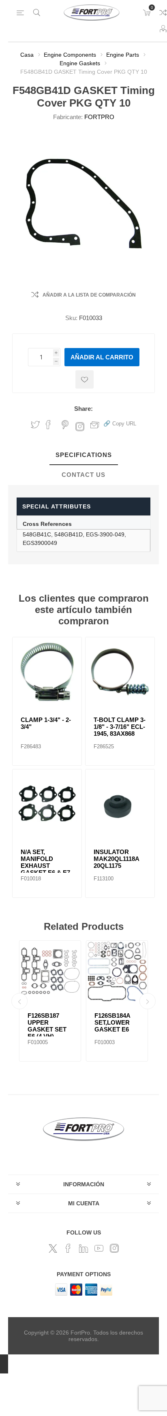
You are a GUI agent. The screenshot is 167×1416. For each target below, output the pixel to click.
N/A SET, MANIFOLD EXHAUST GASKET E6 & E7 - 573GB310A (45, 865)
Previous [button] (19, 1001)
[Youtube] (98, 1248)
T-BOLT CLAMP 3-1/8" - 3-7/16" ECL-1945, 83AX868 (120, 726)
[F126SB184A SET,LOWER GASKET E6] (117, 971)
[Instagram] (114, 1248)
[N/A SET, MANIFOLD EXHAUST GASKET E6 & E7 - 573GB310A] (47, 803)
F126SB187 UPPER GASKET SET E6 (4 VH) (47, 1026)
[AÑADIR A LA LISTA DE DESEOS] (84, 379)
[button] (119, 423)
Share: (83, 408)
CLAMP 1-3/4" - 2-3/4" (46, 723)
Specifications (84, 454)
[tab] (83, 455)
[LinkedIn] (83, 1248)
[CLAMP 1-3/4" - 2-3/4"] (47, 671)
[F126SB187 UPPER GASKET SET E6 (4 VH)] (50, 971)
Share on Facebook (48, 424)
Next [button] (147, 1001)
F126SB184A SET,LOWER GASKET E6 (112, 1022)
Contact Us (83, 474)
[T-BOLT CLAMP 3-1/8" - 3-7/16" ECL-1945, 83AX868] (120, 671)
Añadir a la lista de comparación (89, 295)
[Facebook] (68, 1248)
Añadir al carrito (102, 357)
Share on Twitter (35, 424)
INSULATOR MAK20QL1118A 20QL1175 (116, 858)
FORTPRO (99, 116)
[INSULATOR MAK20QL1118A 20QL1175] (120, 803)
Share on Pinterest (65, 424)
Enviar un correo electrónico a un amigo (94, 424)
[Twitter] (52, 1248)
